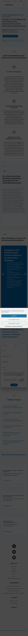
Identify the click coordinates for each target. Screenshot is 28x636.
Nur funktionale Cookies (14, 319)
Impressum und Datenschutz (17, 326)
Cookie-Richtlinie (8, 326)
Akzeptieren (14, 315)
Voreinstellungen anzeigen (14, 323)
